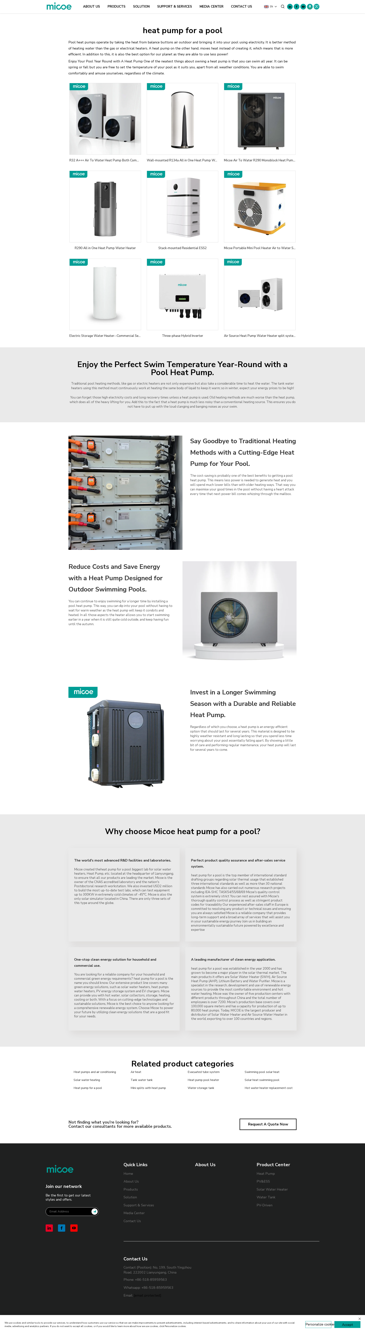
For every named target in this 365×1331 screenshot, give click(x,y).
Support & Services (174, 6)
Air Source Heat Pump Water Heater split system (260, 336)
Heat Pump (266, 1173)
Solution (141, 6)
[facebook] (296, 7)
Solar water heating (87, 1080)
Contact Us (241, 6)
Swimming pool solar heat (262, 1072)
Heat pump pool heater (203, 1080)
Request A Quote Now (268, 1124)
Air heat (136, 1072)
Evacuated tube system (204, 1072)
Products (116, 6)
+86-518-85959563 (151, 1279)
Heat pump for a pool (88, 1088)
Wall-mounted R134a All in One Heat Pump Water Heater (189, 160)
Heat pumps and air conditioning (95, 1072)
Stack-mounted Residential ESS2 (182, 248)
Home (128, 1173)
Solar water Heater (272, 1189)
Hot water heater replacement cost (269, 1088)
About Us (91, 6)
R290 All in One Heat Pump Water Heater (105, 248)
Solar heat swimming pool (262, 1080)
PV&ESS (263, 1181)
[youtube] (303, 7)
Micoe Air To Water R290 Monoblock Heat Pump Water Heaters (271, 160)
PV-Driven (264, 1205)
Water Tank (266, 1197)
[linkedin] (290, 7)
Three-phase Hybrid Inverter (182, 336)
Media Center (211, 6)
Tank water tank (142, 1080)
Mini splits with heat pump (148, 1088)
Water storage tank (201, 1088)
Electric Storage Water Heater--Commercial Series (106, 336)
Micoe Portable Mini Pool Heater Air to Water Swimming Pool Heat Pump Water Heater (288, 248)
